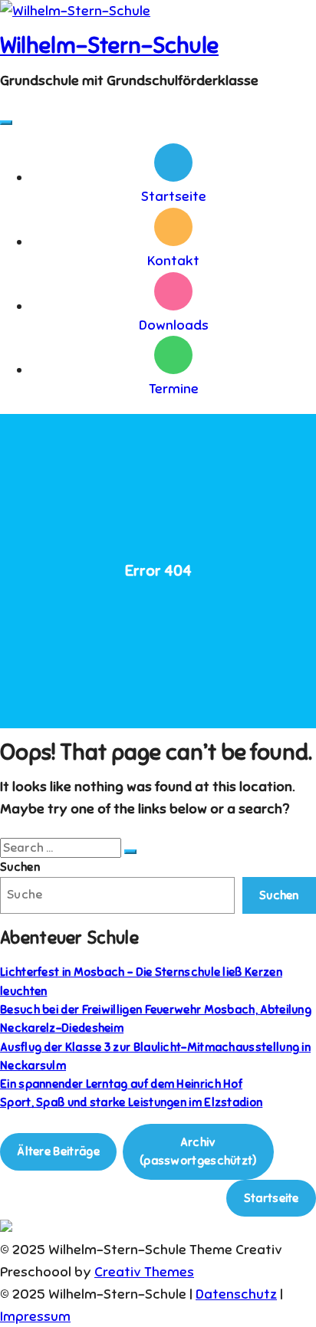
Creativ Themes (144, 1271)
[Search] (130, 851)
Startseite (173, 196)
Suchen (20, 866)
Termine (174, 388)
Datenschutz (236, 1294)
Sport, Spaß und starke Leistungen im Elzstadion (131, 1102)
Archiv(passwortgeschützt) (198, 1151)
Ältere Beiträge (58, 1151)
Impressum (35, 1316)
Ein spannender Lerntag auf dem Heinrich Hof (121, 1083)
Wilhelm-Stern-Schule (109, 45)
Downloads (174, 325)
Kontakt (173, 260)
